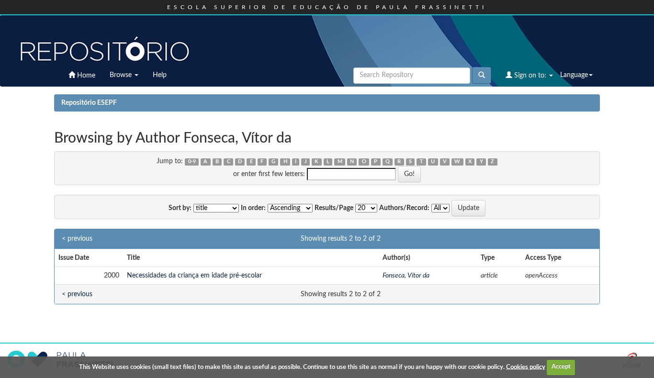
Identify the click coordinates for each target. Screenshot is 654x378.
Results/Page (334, 208)
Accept (561, 367)
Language (574, 75)
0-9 (192, 161)
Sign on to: (530, 75)
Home (85, 75)
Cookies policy (525, 367)
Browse (122, 75)
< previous (77, 238)
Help (160, 75)
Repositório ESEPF (89, 103)
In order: (253, 208)
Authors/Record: (404, 208)
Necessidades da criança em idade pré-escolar (194, 275)
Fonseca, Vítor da (406, 275)
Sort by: (180, 208)
